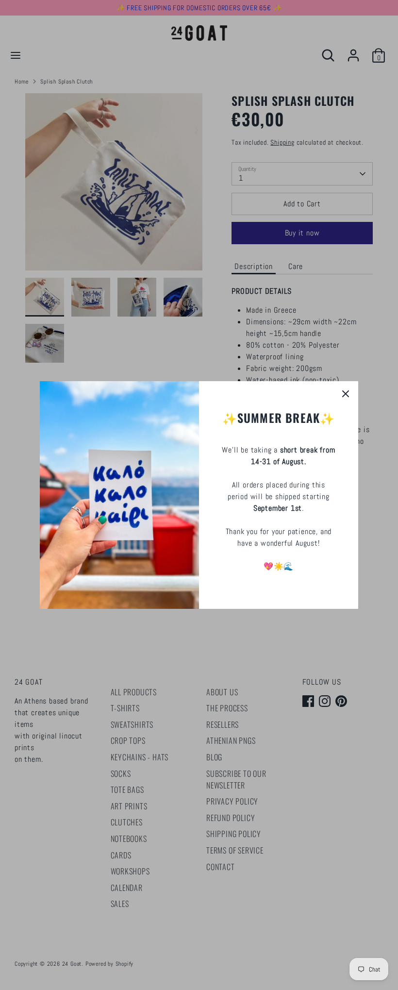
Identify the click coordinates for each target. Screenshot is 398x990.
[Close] (345, 393)
